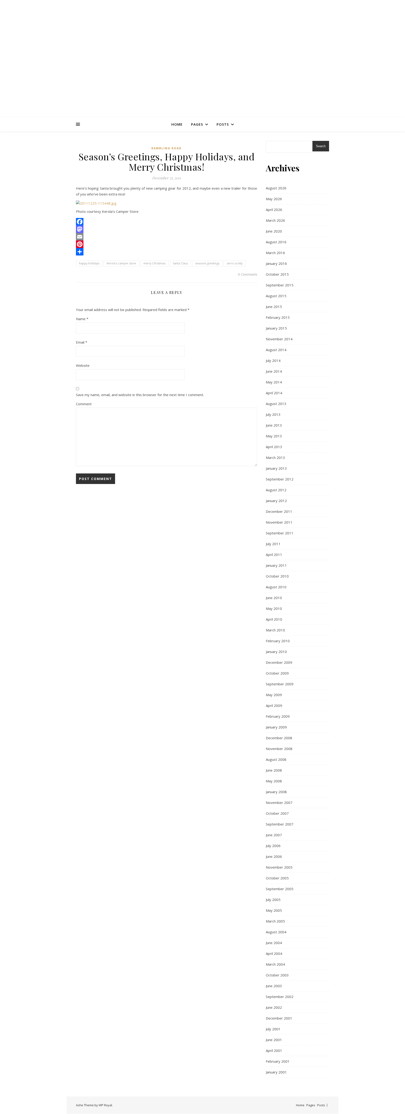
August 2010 (276, 587)
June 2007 (274, 835)
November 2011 (279, 522)
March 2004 (275, 964)
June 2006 (274, 856)
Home (177, 124)
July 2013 (273, 414)
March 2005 (275, 921)
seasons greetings (207, 263)
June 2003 (274, 985)
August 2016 (276, 242)
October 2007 (277, 813)
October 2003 (277, 975)
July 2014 (273, 360)
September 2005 (279, 888)
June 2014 (274, 371)
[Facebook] (166, 221)
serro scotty (235, 263)
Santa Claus (180, 263)
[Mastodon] (166, 229)
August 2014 (276, 349)
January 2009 (276, 727)
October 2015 (277, 274)
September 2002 (279, 996)
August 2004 (276, 932)
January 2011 (276, 565)
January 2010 (276, 651)
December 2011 (279, 511)
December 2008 (279, 737)
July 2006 (273, 845)
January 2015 (276, 328)
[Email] (166, 236)
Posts (223, 124)
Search (321, 146)
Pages (197, 124)
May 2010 (274, 608)
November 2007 (279, 802)
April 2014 (274, 392)
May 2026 (274, 198)
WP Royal (105, 1105)
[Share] (166, 251)
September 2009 (279, 684)
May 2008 (274, 781)
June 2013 (274, 425)
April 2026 (274, 209)
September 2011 (279, 533)
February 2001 (278, 1061)
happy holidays (89, 263)
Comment (84, 403)
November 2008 (279, 748)
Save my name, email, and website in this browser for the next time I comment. (140, 394)
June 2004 (274, 942)
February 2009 (278, 716)
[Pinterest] (166, 244)
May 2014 (274, 382)
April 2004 (274, 953)
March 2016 (275, 252)
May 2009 (274, 694)
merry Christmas (154, 263)
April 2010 (274, 619)
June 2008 (274, 770)
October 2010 (277, 576)
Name (82, 318)
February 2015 (278, 317)
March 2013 (275, 457)
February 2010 (278, 640)
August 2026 (276, 188)
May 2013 (274, 436)
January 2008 (276, 791)
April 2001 (274, 1050)
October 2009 (277, 673)
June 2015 (274, 306)
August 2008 (276, 759)
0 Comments (247, 274)
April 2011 (274, 554)
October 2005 (277, 878)
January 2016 (276, 263)
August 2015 (276, 295)
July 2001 (273, 1029)
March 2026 (275, 220)
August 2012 (276, 490)
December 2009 (279, 662)
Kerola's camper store (121, 263)
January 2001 (276, 1072)
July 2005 (273, 899)
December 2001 (279, 1018)
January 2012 (276, 500)
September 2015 (279, 285)
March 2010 (275, 630)
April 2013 (274, 446)
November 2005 (279, 867)
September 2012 (279, 479)
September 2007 (279, 824)
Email (81, 342)
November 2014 (279, 339)
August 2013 (276, 403)
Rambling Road (166, 148)
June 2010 (274, 597)
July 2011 (273, 543)
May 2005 (274, 910)
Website (83, 365)
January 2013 (276, 468)
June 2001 (274, 1039)
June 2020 (274, 231)
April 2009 (274, 705)
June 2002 (274, 1007)
